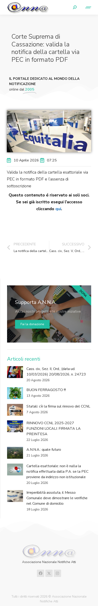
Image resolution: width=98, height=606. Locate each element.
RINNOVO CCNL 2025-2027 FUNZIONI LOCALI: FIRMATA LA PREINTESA (53, 429)
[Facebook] (40, 573)
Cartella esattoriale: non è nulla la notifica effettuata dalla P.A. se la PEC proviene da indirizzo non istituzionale (57, 472)
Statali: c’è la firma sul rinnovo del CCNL (58, 406)
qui (58, 209)
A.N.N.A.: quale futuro (43, 449)
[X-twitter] (49, 573)
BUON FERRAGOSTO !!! (46, 389)
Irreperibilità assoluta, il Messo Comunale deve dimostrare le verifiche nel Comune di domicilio (57, 498)
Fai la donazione (32, 324)
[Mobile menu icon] (86, 7)
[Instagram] (57, 573)
